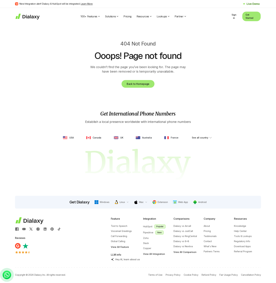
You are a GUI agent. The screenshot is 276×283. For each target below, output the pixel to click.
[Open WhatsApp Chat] (7, 275)
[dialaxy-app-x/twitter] (31, 229)
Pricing (127, 16)
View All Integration (154, 254)
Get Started (249, 16)
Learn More (87, 3)
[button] (102, 202)
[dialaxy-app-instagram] (38, 229)
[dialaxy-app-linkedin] (45, 229)
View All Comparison (184, 252)
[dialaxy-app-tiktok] (59, 229)
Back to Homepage (138, 83)
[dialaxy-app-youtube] (24, 229)
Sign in (234, 16)
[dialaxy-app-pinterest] (52, 229)
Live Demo (253, 3)
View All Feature (120, 247)
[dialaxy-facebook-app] (17, 229)
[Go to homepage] (27, 16)
